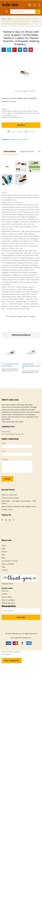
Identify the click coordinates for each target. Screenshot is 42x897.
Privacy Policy (7, 597)
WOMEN (13, 139)
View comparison (11, 660)
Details (12, 101)
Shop (10, 19)
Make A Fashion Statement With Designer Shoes (19, 506)
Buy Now (21, 125)
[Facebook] (2, 520)
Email (4, 451)
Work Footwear (22, 139)
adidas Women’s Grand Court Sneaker (10, 365)
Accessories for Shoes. (10, 561)
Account (5, 570)
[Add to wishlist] (15, 360)
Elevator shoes (7, 509)
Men (3, 555)
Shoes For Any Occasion (10, 498)
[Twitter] (6, 520)
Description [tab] (10, 151)
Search (37, 11)
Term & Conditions (8, 600)
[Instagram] (13, 520)
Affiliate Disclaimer (8, 603)
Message (5, 459)
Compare (31, 131)
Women (4, 551)
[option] (11, 359)
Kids (3, 558)
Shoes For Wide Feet (9, 495)
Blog (3, 567)
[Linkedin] (10, 520)
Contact (4, 594)
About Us (5, 591)
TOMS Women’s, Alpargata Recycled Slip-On (31, 366)
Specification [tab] (27, 151)
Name (4, 443)
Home (4, 19)
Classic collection (8, 564)
